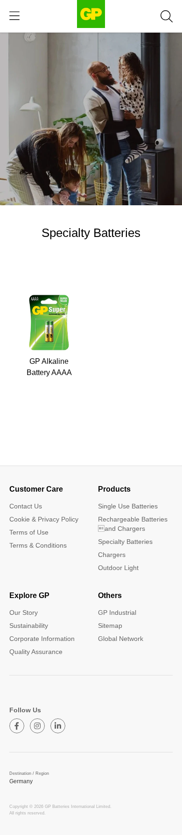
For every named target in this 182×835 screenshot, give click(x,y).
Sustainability (28, 625)
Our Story (23, 612)
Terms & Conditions (38, 545)
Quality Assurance (36, 651)
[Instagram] (37, 725)
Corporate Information (42, 638)
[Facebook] (16, 725)
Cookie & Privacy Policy (43, 519)
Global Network (120, 638)
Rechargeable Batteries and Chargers (133, 523)
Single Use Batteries (128, 506)
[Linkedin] (57, 725)
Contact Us (25, 506)
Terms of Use (29, 532)
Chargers (112, 554)
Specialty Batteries (125, 541)
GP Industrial (117, 612)
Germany (21, 781)
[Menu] (14, 16)
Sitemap (110, 625)
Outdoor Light (118, 567)
